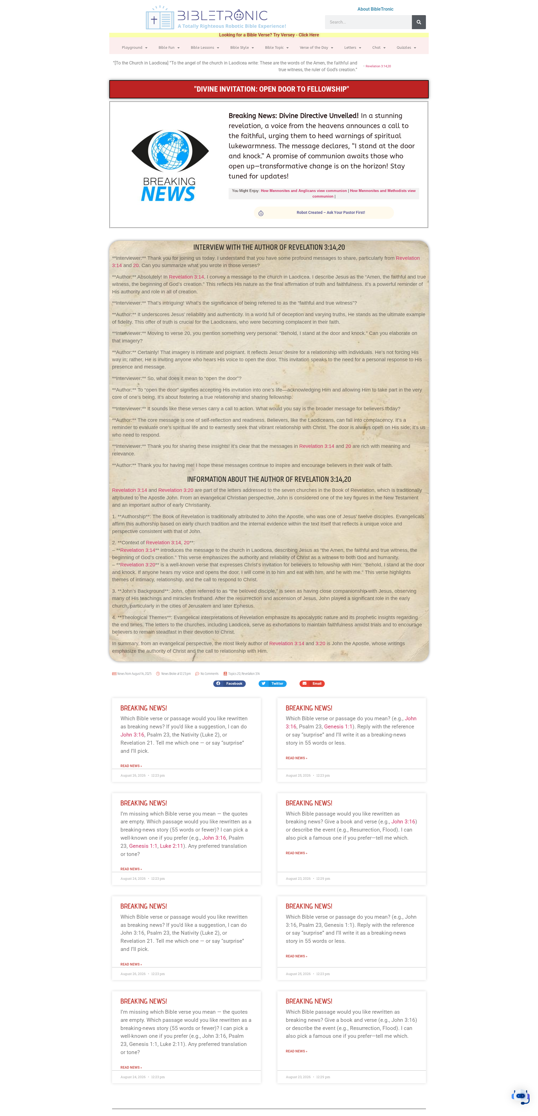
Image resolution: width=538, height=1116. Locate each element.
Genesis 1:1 (338, 726)
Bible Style (239, 47)
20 (389, 66)
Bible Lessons (202, 47)
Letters (350, 47)
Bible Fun (167, 47)
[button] (229, 683)
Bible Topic (274, 47)
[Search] (419, 22)
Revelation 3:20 (175, 490)
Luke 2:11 (171, 846)
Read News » (131, 766)
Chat (376, 47)
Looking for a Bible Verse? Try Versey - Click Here (269, 35)
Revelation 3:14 (376, 66)
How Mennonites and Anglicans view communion (304, 191)
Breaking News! (143, 707)
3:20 (320, 643)
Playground (132, 47)
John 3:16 (132, 734)
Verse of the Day (314, 47)
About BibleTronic (375, 9)
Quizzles (404, 47)
